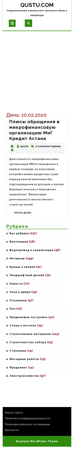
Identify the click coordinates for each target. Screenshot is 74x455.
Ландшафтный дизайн (27, 275)
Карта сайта (14, 412)
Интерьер (17, 258)
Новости (16, 283)
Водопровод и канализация (31, 250)
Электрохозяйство (24, 375)
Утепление (18, 350)
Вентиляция (19, 241)
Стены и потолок (23, 325)
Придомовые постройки (28, 317)
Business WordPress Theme (37, 441)
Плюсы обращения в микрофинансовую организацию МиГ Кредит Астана (34, 130)
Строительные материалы (30, 334)
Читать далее (25, 213)
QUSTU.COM (37, 5)
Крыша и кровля (22, 267)
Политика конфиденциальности (27, 418)
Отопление (18, 300)
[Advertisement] (37, 69)
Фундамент (18, 367)
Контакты (12, 430)
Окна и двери (20, 292)
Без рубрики (19, 233)
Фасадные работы (24, 359)
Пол (12, 308)
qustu (24, 146)
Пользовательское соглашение (27, 424)
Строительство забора (28, 342)
